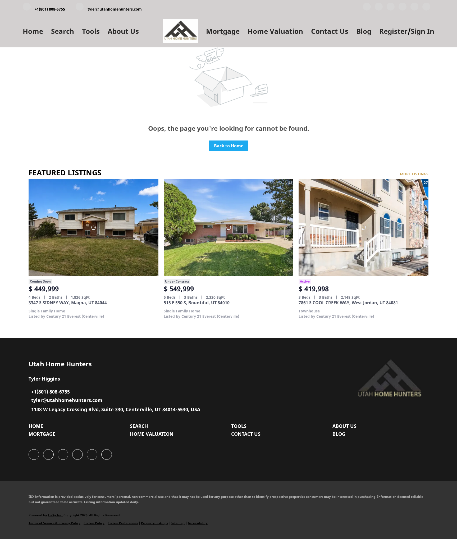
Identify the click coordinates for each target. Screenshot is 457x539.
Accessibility (198, 523)
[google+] (426, 8)
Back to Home (228, 146)
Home (33, 31)
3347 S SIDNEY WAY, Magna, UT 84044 (68, 303)
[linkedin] (379, 8)
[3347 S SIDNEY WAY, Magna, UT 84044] (93, 227)
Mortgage (223, 31)
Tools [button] (91, 31)
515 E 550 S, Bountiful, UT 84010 (197, 303)
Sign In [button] (422, 31)
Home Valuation (275, 31)
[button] (37, 427)
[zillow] (402, 8)
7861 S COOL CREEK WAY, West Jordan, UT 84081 (348, 303)
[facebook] (367, 8)
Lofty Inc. (55, 515)
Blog (363, 31)
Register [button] (393, 31)
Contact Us (329, 31)
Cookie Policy (94, 523)
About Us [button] (123, 31)
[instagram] (414, 8)
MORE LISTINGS (414, 173)
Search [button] (62, 31)
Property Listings (154, 523)
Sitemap (178, 523)
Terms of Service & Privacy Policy (54, 523)
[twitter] (391, 8)
